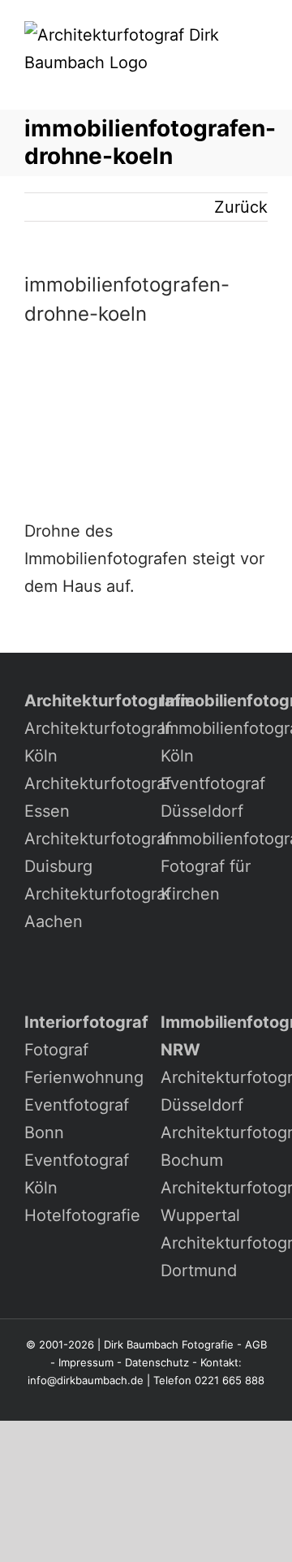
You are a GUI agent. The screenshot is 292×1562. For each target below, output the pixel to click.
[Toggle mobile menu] (261, 84)
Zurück (241, 207)
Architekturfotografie (109, 700)
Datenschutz (157, 1362)
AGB (256, 1344)
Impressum (86, 1362)
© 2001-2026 (60, 1344)
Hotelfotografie (82, 1215)
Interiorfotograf (86, 1022)
